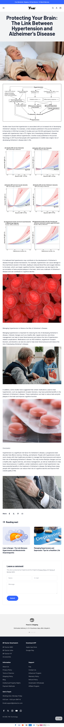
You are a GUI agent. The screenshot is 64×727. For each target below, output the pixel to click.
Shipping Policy (8, 676)
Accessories (7, 657)
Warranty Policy (34, 676)
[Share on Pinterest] (18, 513)
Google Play (30, 650)
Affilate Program (34, 686)
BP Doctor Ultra (8, 650)
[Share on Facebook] (9, 513)
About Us (6, 667)
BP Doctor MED (8, 647)
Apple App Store (31, 647)
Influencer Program (35, 673)
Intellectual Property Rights (12, 683)
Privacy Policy (42, 570)
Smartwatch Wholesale (36, 683)
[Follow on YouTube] (16, 711)
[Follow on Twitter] (8, 711)
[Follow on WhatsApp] (21, 711)
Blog (4, 679)
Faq (30, 667)
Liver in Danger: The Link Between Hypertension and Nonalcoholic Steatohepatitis (15, 550)
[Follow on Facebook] (4, 711)
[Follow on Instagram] (12, 711)
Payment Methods (9, 686)
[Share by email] (22, 513)
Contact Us (32, 670)
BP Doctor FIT (7, 653)
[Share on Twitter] (13, 513)
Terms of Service (8, 673)
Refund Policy (33, 679)
